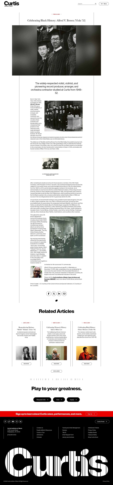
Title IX (64, 432)
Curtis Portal (100, 421)
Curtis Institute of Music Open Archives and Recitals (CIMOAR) (62, 278)
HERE (46, 281)
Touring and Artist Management (71, 428)
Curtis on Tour (41, 432)
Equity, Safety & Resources (44, 430)
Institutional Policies (93, 428)
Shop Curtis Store (93, 437)
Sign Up (90, 414)
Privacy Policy (92, 430)
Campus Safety (92, 435)
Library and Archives (68, 437)
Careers (64, 430)
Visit (57, 399)
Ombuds (39, 437)
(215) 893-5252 (11, 435)
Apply (72, 399)
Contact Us (40, 428)
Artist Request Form (68, 435)
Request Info (41, 399)
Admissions (40, 435)
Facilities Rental (92, 432)
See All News (56, 371)
